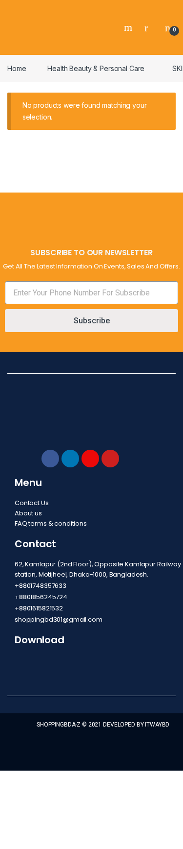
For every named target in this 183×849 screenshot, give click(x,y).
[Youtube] (110, 458)
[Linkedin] (70, 458)
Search (129, 27)
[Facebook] (50, 458)
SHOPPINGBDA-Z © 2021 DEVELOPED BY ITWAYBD (103, 724)
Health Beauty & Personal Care (95, 68)
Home (16, 68)
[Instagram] (90, 458)
